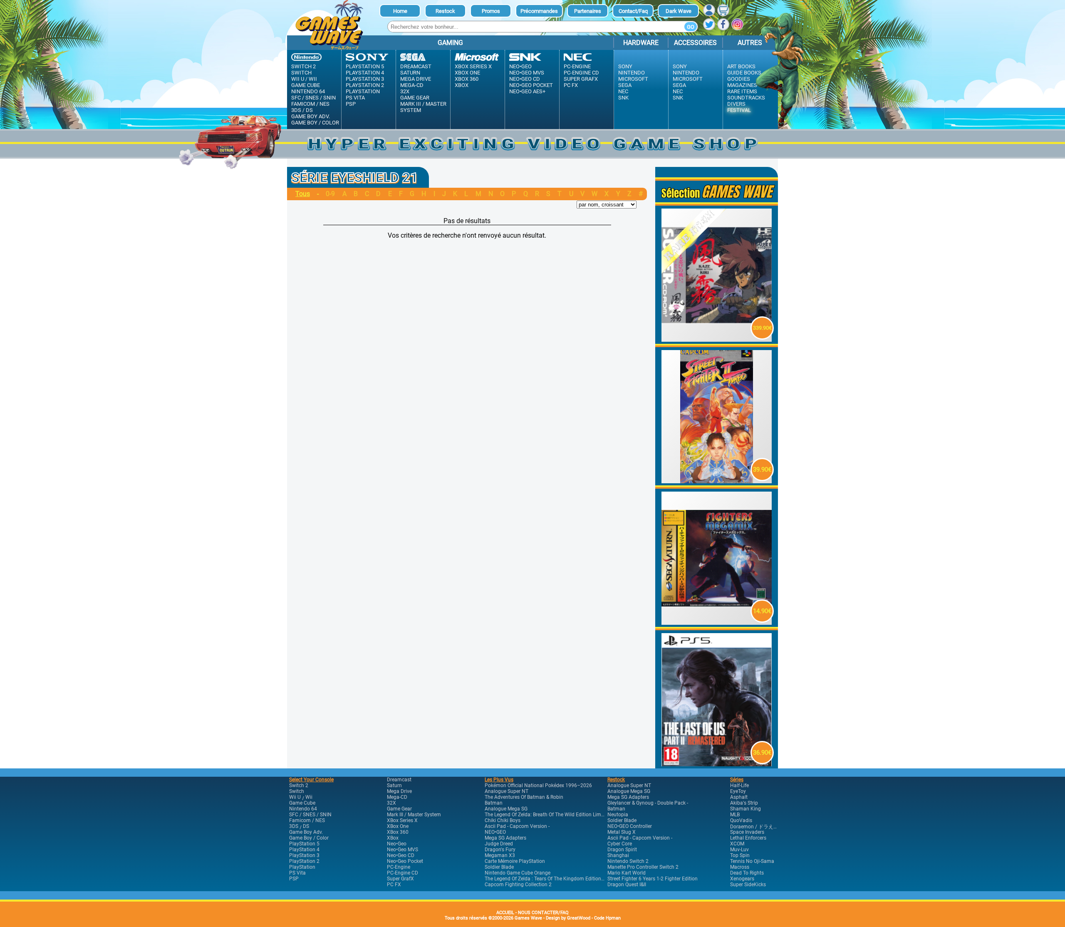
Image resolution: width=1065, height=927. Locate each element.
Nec (623, 91)
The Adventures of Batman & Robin (524, 797)
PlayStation (363, 91)
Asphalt (739, 797)
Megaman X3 (500, 855)
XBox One (467, 73)
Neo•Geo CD (524, 79)
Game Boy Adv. (310, 116)
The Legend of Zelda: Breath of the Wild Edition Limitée (547, 815)
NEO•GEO (495, 832)
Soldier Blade (499, 867)
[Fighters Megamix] (716, 622)
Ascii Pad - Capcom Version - (517, 826)
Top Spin (740, 855)
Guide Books (744, 73)
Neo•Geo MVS (526, 73)
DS (309, 110)
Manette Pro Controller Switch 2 (643, 867)
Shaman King (745, 809)
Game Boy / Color (315, 122)
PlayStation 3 (365, 79)
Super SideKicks (748, 884)
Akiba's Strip (744, 803)
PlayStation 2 (365, 85)
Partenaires (587, 11)
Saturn (410, 73)
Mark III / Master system (423, 107)
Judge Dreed (499, 844)
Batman (494, 803)
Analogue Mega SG (506, 809)
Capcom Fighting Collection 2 (518, 884)
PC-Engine (577, 66)
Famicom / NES (310, 104)
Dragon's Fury (500, 849)
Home (400, 11)
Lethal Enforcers (748, 838)
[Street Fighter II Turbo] (716, 481)
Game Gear (414, 97)
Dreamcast (415, 66)
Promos (491, 11)
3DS (296, 110)
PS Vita (355, 97)
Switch (301, 73)
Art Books (741, 66)
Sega (625, 85)
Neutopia (617, 815)
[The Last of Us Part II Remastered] (716, 764)
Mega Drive (415, 79)
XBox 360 (466, 79)
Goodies (738, 79)
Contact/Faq (633, 11)
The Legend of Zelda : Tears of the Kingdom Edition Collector (553, 879)
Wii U (297, 79)
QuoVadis (741, 820)
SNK (623, 97)
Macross (739, 867)
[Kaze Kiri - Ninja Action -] (716, 339)
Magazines (742, 85)
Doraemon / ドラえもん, (757, 827)
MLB (735, 815)
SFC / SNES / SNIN (313, 97)
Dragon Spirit (622, 849)
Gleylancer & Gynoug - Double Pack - (647, 803)
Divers (736, 104)
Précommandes (539, 11)
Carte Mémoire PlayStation (515, 861)
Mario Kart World (626, 873)
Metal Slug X (621, 832)
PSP (351, 104)
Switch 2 (303, 66)
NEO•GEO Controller (629, 826)
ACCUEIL (505, 912)
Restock (445, 11)
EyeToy (738, 791)
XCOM (737, 844)
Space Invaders (747, 832)
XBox (461, 85)
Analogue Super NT (506, 791)
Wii (313, 79)
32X (404, 91)
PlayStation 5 (365, 66)
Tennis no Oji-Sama (752, 861)
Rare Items (742, 91)
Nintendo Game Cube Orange (517, 873)
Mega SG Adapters (505, 838)
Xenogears (742, 879)
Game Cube (305, 85)
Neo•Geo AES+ (527, 91)
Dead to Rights (747, 873)
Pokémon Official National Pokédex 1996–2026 (538, 785)
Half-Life (739, 785)
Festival (739, 110)
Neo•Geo (520, 66)
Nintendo (631, 73)
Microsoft (633, 79)
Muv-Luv (739, 849)
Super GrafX (581, 79)
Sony (625, 66)
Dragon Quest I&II (626, 884)
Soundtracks (746, 97)
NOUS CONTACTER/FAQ (543, 912)
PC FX (571, 85)
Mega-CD (412, 85)
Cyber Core (619, 844)
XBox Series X (473, 66)
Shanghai (618, 855)
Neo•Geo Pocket (531, 85)
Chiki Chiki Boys (502, 820)
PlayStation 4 (365, 73)
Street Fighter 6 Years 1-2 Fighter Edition (652, 879)
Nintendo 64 (308, 91)
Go (690, 27)
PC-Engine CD (581, 73)
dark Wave (678, 11)
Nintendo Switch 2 (628, 861)
